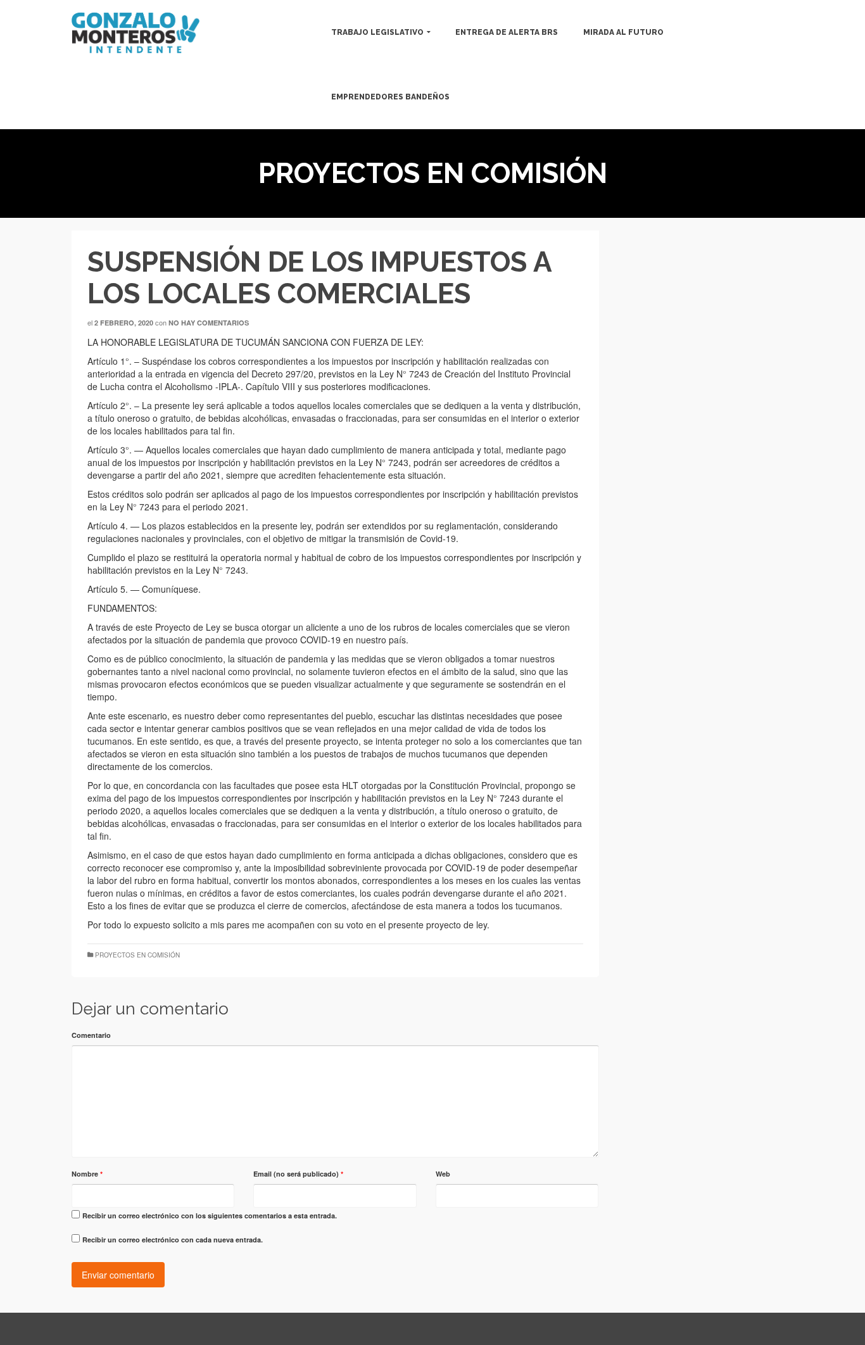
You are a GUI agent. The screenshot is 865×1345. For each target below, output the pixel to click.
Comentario (91, 1035)
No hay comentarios (208, 322)
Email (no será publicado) (298, 1173)
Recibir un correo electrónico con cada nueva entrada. (172, 1239)
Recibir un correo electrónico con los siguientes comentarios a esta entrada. (209, 1215)
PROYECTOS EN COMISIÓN (137, 954)
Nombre (87, 1173)
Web (443, 1173)
